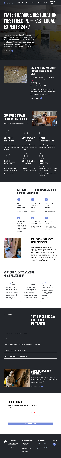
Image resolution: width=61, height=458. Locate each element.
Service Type (11, 417)
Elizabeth (32, 87)
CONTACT (39, 2)
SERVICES (24, 2)
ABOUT (32, 2)
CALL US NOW (35, 98)
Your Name (10, 407)
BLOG (45, 2)
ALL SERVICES (36, 386)
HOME (18, 2)
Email (9, 412)
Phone (32, 412)
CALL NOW (7, 51)
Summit (32, 80)
